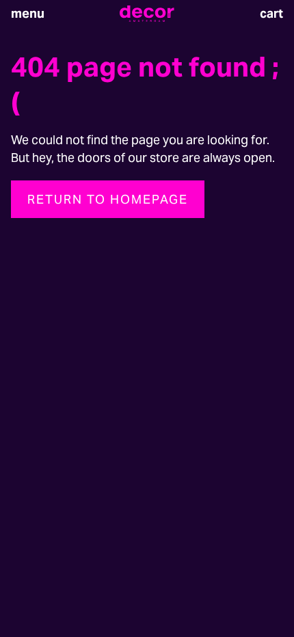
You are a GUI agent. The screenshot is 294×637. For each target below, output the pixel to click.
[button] (27, 13)
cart (271, 13)
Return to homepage (107, 199)
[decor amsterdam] (147, 13)
